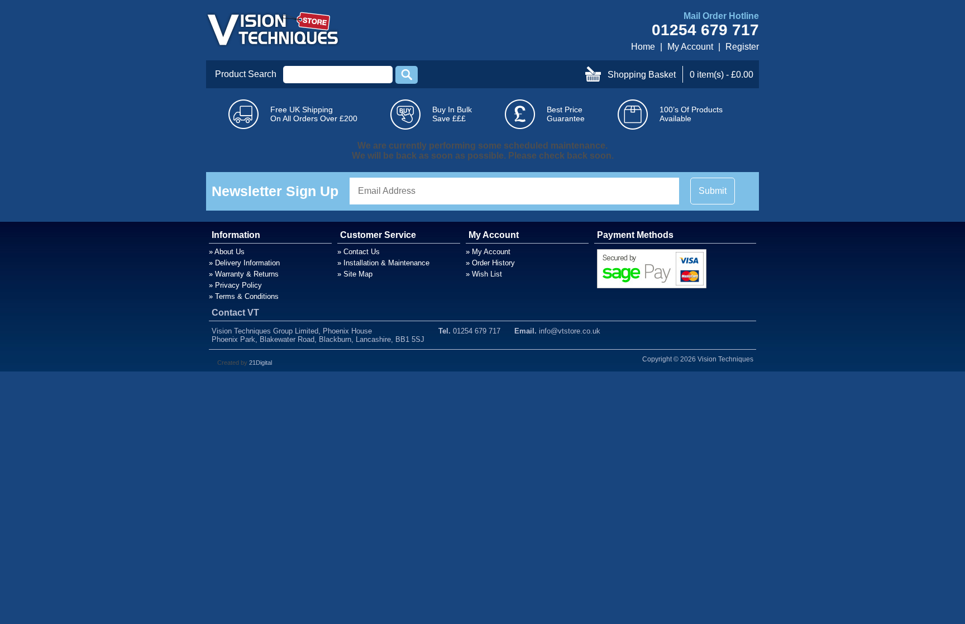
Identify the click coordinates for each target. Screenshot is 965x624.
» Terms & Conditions (244, 296)
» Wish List (484, 274)
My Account (690, 46)
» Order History (490, 263)
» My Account (488, 251)
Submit (713, 191)
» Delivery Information (244, 263)
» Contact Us (358, 251)
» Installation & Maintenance (383, 263)
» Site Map (354, 274)
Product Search (245, 74)
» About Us (227, 251)
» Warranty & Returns (244, 274)
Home (643, 46)
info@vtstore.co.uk (569, 331)
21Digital (260, 362)
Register (742, 46)
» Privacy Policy (235, 285)
